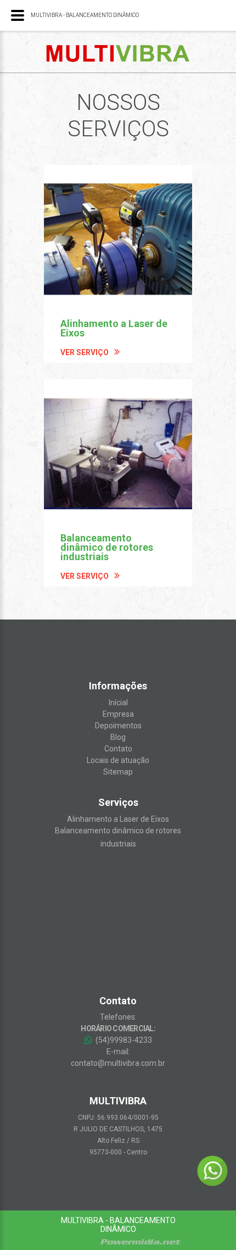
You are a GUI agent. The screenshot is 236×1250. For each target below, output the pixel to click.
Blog (118, 737)
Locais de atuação (118, 760)
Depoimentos (118, 725)
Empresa (118, 714)
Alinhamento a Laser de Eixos (118, 819)
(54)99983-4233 (123, 1040)
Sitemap (118, 771)
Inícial (118, 702)
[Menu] (17, 15)
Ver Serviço (84, 352)
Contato (118, 748)
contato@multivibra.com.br (118, 1063)
